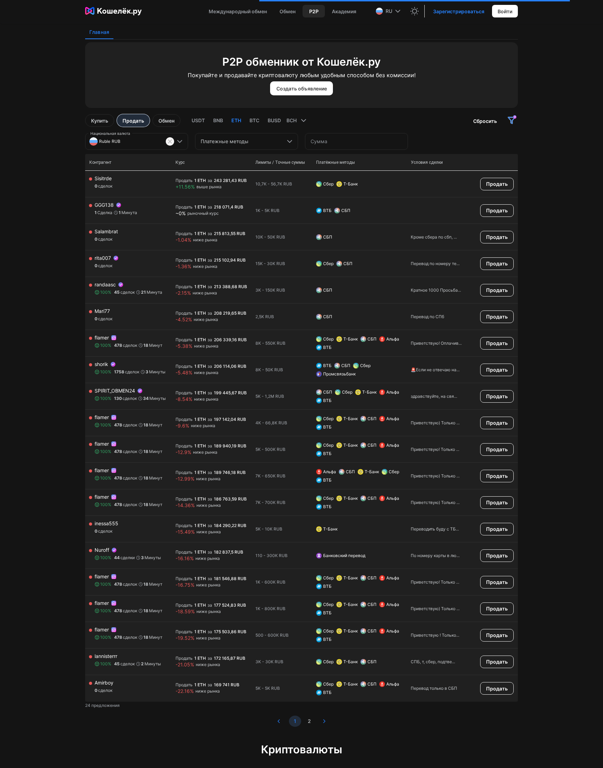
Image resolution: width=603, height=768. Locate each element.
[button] (389, 11)
